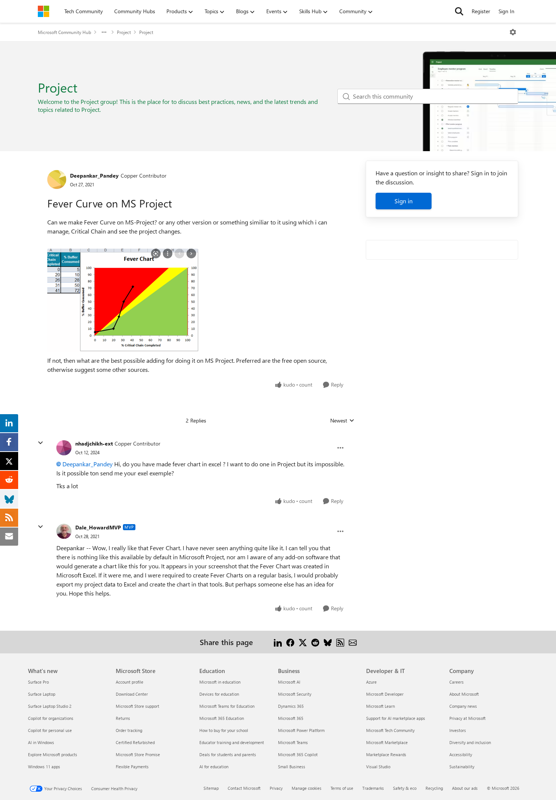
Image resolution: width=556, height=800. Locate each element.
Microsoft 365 (290, 718)
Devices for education (219, 694)
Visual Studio (378, 766)
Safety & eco (404, 788)
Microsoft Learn (380, 706)
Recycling (434, 788)
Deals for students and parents (227, 754)
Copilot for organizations (50, 718)
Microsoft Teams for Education (227, 706)
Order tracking (129, 730)
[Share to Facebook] (290, 642)
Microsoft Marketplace (387, 742)
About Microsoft (464, 694)
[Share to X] (303, 642)
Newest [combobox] (342, 420)
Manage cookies (306, 788)
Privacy (276, 788)
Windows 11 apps (44, 766)
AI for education (213, 766)
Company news (463, 706)
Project (124, 32)
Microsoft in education (220, 682)
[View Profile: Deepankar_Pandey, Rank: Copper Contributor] (56, 179)
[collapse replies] (40, 442)
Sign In (506, 11)
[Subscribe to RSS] (340, 642)
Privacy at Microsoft (467, 718)
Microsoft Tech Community (390, 730)
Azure (371, 682)
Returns (123, 718)
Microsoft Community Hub (64, 32)
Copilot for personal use (50, 730)
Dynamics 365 (291, 706)
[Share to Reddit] (315, 642)
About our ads (465, 788)
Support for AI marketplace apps (395, 718)
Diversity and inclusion (470, 742)
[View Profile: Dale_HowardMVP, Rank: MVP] (63, 531)
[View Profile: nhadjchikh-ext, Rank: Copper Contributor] (63, 447)
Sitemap (211, 788)
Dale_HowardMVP (98, 527)
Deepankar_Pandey (94, 175)
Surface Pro (38, 682)
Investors (457, 730)
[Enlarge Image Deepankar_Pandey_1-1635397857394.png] (122, 300)
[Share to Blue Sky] (328, 642)
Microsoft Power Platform (301, 730)
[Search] (459, 11)
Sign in (403, 201)
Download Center (132, 694)
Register (481, 11)
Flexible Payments (132, 766)
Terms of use (342, 788)
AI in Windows (41, 742)
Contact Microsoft (244, 788)
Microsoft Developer (385, 694)
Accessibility (460, 754)
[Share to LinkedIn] (278, 642)
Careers (456, 682)
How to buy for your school (223, 730)
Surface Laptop (41, 694)
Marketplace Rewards (386, 754)
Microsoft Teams (293, 742)
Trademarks (373, 788)
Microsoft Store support (137, 706)
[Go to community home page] (43, 11)
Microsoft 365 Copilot (298, 754)
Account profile (129, 682)
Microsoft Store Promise (138, 754)
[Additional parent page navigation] (104, 32)
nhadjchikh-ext (94, 443)
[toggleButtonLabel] (513, 32)
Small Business (291, 766)
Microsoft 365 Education (221, 718)
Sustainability (461, 766)
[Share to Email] (353, 642)
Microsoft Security (294, 694)
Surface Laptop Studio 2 (49, 706)
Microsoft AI (289, 682)
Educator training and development (231, 742)
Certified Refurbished (135, 742)
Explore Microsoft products (52, 754)
